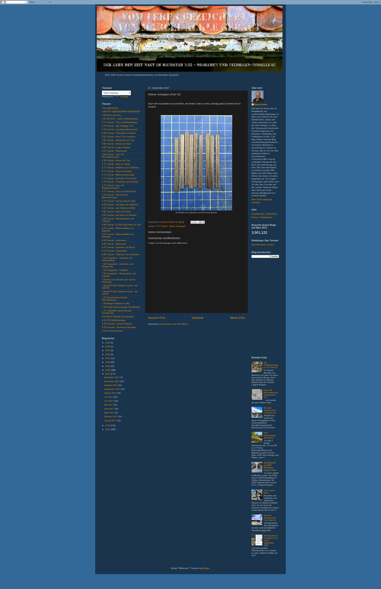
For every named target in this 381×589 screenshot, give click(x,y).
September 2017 (112, 389)
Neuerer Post (156, 317)
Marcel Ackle (260, 104)
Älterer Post (237, 317)
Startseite (198, 317)
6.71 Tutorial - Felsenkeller (114, 251)
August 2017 (110, 393)
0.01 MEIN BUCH (110, 108)
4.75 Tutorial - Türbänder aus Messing (120, 182)
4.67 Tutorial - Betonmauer (114, 151)
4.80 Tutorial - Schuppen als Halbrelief (120, 204)
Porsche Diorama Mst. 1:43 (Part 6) (270, 517)
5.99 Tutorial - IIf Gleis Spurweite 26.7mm (121, 225)
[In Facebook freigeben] (200, 222)
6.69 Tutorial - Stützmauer (114, 244)
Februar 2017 (111, 416)
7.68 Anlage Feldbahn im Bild (115, 303)
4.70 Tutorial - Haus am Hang (116, 164)
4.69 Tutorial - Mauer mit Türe (116, 160)
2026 (108, 343)
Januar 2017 (110, 420)
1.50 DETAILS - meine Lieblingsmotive (120, 119)
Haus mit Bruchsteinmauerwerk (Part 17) (271, 394)
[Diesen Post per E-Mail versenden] (191, 222)
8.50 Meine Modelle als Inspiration (118, 317)
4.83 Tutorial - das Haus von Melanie (119, 215)
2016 (108, 425)
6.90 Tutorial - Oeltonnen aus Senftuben (121, 254)
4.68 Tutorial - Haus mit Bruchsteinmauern (113, 155)
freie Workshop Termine (263, 245)
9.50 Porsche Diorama (112, 331)
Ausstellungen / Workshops (264, 214)
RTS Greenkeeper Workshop (270, 435)
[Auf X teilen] (197, 222)
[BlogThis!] (194, 222)
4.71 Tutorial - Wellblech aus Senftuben (120, 168)
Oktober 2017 (111, 385)
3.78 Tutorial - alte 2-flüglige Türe (117, 126)
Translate (124, 96)
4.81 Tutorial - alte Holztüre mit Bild (118, 208)
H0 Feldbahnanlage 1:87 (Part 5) (271, 365)
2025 (108, 346)
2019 (108, 366)
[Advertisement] (121, 480)
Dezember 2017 (112, 377)
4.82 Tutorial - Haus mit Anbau (116, 211)
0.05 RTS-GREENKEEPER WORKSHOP (121, 112)
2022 (108, 354)
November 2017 (112, 381)
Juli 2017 (108, 397)
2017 (108, 374)
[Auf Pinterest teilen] (203, 222)
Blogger (206, 568)
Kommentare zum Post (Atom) (174, 324)
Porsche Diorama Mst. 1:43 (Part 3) (270, 410)
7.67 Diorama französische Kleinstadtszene (114, 298)
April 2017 (109, 409)
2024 (108, 350)
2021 (108, 358)
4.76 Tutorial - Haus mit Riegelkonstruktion (113, 186)
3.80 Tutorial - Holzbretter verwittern (119, 133)
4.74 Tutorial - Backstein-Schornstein (119, 178)
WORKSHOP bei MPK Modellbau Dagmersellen (270, 466)
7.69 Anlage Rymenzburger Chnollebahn (121, 307)
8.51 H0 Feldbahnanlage (113, 320)
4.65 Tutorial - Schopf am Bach (116, 144)
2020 (108, 362)
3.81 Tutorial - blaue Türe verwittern (119, 137)
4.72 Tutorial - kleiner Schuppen (171, 226)
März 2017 (109, 413)
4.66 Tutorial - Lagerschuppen (116, 147)
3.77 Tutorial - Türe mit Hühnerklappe (119, 122)
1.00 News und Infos (111, 115)
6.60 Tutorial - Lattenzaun (114, 240)
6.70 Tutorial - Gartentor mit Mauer (118, 247)
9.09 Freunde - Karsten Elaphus (117, 324)
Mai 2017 (109, 405)
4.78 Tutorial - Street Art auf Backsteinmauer (115, 196)
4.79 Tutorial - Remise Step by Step (118, 201)
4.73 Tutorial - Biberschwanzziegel (118, 175)
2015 (108, 429)
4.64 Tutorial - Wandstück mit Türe (118, 140)
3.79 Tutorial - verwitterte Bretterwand (120, 129)
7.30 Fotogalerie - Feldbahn (115, 270)
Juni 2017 (109, 401)
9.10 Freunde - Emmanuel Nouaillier (119, 327)
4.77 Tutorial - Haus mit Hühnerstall (118, 191)
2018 (108, 370)
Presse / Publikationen (262, 217)
